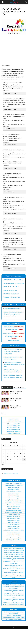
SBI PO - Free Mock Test (10, 290)
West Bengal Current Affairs (13, 540)
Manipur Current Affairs (13, 514)
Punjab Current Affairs (13, 524)
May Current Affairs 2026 (13, 427)
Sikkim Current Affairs (13, 528)
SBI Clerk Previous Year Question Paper (14, 550)
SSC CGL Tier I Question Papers (14, 619)
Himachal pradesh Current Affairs (13, 501)
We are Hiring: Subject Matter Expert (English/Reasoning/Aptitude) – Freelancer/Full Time (14, 314)
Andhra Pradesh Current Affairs (14, 483)
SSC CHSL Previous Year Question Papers (13, 617)
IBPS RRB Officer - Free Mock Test (13, 280)
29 (20, 459)
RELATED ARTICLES (7, 387)
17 (3, 456)
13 (14, 453)
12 (10, 453)
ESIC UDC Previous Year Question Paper (13, 602)
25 (7, 459)
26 (10, 459)
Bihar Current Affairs (13, 489)
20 (14, 456)
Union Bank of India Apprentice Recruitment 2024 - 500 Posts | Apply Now (14, 364)
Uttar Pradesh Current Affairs (13, 536)
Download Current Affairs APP (12, 308)
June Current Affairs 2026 (13, 425)
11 (7, 453)
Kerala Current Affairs (13, 508)
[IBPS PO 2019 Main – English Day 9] (5, 400)
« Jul (2, 464)
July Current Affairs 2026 (13, 424)
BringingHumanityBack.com (11, 473)
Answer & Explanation (10, 93)
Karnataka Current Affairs (13, 506)
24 (3, 459)
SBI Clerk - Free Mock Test (11, 287)
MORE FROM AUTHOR (19, 387)
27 (14, 459)
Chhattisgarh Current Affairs (13, 491)
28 (17, 459)
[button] (2, 2)
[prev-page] (2, 413)
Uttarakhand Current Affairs (13, 538)
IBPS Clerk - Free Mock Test (11, 293)
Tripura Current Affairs (13, 534)
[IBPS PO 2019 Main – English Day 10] (5, 393)
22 (20, 456)
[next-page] (5, 413)
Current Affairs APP (14, 418)
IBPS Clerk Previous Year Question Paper (13, 556)
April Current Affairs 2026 (13, 429)
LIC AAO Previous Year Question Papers (13, 584)
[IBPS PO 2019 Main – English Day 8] (5, 407)
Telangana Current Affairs (13, 532)
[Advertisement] (14, 50)
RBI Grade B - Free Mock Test (12, 297)
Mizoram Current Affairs (13, 518)
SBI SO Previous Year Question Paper (13, 552)
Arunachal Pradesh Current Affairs (13, 485)
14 (17, 453)
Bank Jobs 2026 (14, 326)
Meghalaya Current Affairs (13, 516)
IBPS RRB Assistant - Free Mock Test (14, 283)
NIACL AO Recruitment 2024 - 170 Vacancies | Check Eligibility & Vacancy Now (13, 351)
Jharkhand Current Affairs (13, 504)
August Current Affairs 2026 (13, 422)
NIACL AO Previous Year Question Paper (13, 604)
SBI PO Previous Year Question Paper (13, 548)
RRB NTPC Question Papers (14, 615)
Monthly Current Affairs (13, 433)
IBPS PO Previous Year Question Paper (14, 554)
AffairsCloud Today (14, 420)
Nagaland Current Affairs (13, 520)
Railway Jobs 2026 (13, 333)
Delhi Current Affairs (13, 493)
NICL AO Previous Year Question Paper (14, 593)
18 (7, 456)
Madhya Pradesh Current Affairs (13, 512)
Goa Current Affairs (14, 495)
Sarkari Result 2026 (13, 340)
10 (3, 453)
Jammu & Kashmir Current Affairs (13, 502)
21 (17, 456)
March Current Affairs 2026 (14, 431)
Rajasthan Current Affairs (13, 526)
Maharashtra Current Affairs (13, 510)
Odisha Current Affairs (13, 522)
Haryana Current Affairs (13, 499)
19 (10, 456)
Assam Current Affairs (13, 487)
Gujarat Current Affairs (14, 497)
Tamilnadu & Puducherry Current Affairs (13, 530)
